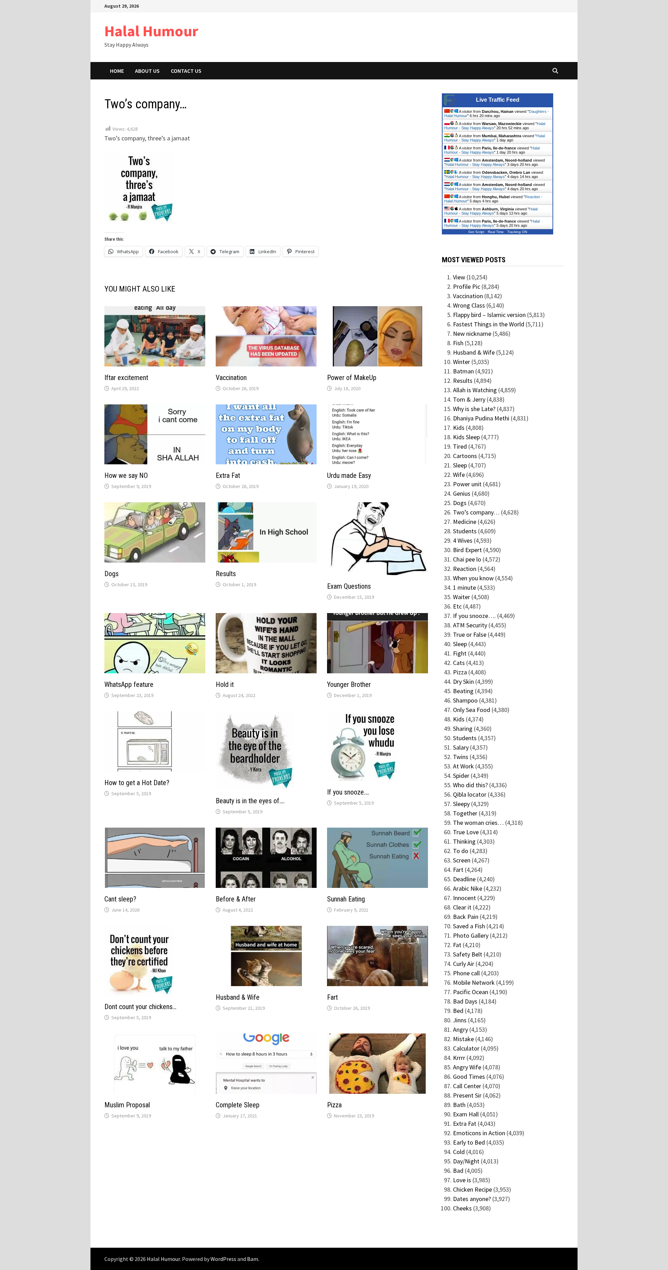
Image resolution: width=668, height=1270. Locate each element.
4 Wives (462, 540)
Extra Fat (228, 475)
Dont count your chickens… (140, 1006)
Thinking (464, 841)
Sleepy (461, 804)
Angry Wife (467, 1067)
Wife (459, 475)
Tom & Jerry (469, 399)
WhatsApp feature (128, 684)
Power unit (467, 484)
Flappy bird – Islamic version (489, 315)
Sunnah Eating (346, 899)
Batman (463, 371)
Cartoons (465, 456)
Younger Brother (349, 684)
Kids (458, 428)
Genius (461, 493)
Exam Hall (466, 1114)
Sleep (460, 465)
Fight (460, 653)
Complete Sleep (238, 1105)
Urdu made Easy (349, 475)
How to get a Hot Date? (136, 783)
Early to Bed (469, 1142)
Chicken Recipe (472, 1189)
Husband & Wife (238, 997)
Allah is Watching (475, 390)
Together (465, 813)
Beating (463, 691)
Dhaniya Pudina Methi (481, 418)
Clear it (462, 907)
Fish (458, 343)
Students (465, 531)
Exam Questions (349, 586)
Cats (459, 663)
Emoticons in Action (479, 1133)
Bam (252, 1258)
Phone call (466, 973)
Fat (457, 945)
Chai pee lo (467, 559)
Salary (461, 747)
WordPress (223, 1258)
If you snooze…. (348, 792)
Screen (461, 860)
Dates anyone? (472, 1199)
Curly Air (463, 964)
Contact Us (186, 70)
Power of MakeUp (351, 377)
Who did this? (470, 785)
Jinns (460, 1020)
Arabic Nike (467, 888)
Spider (461, 776)
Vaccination (231, 377)
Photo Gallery (470, 935)
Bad (458, 1171)
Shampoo (465, 700)
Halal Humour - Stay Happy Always (492, 150)
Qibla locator (469, 794)
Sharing (462, 729)
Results (226, 574)
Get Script (476, 232)
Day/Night (466, 1161)
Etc (457, 606)
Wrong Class (469, 305)
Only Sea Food (471, 710)
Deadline (464, 879)
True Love (466, 832)
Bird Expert (467, 550)
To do (460, 851)
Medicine (464, 522)
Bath (459, 1105)
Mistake (463, 1039)
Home (117, 70)
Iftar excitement (126, 377)
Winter (461, 362)
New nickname (472, 334)
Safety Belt (467, 954)
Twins (460, 757)
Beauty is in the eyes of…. (250, 801)
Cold (459, 1152)
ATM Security (470, 625)
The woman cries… (478, 823)
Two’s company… (476, 512)
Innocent (464, 898)
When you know (473, 578)
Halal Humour (151, 30)
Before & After (236, 899)
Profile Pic (466, 286)
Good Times (469, 1076)
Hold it (225, 684)
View (459, 277)
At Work (463, 766)
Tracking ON (517, 232)
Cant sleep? (120, 899)
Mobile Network (474, 982)
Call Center (467, 1086)
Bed (458, 1011)
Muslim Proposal (127, 1105)
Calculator (466, 1048)
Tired (460, 446)
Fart (332, 997)
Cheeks (462, 1208)
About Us (147, 70)
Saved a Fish (469, 926)
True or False (469, 634)
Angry (460, 1029)
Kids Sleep (466, 437)
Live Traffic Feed (497, 100)
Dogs (111, 574)
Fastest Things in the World (488, 324)
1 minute (464, 587)
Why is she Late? (474, 409)
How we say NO (126, 475)
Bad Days (465, 1001)
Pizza (334, 1105)
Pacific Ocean (470, 992)
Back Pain (465, 917)
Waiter (461, 597)
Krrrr (459, 1058)
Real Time (496, 232)
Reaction (464, 569)
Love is (462, 1180)
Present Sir (467, 1095)
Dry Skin (463, 681)
